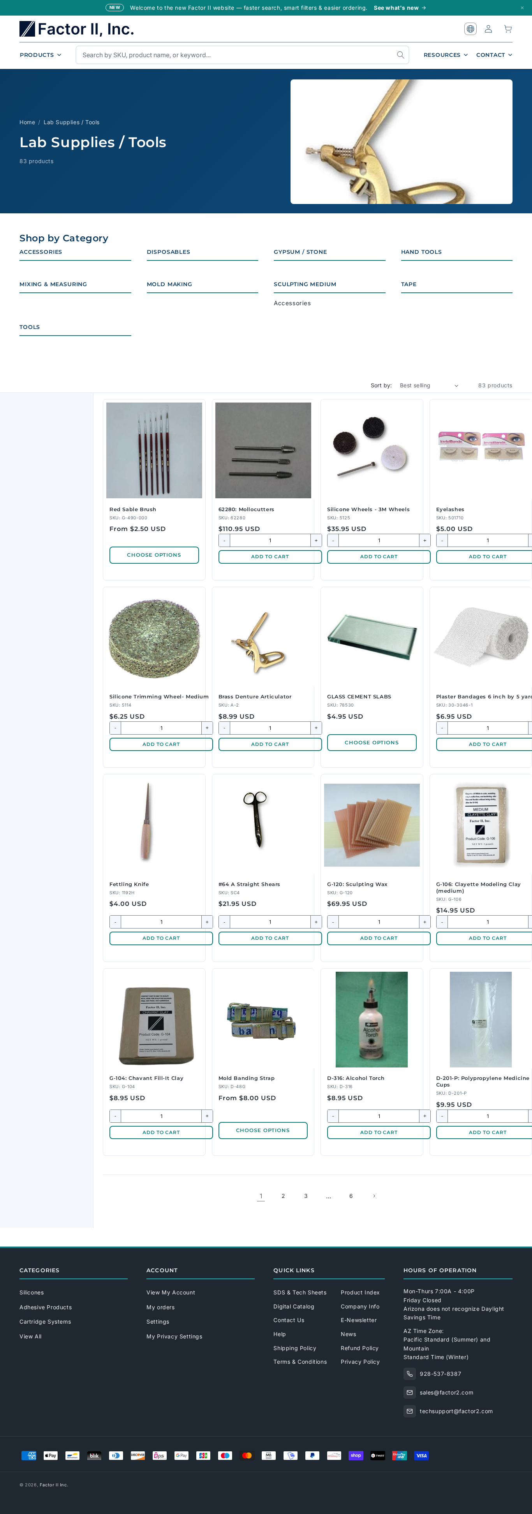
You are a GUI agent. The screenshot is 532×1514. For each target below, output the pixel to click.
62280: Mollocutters (246, 509)
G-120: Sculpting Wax (357, 884)
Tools (29, 327)
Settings (157, 1321)
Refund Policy (360, 1348)
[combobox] (242, 55)
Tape (409, 284)
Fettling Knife (129, 884)
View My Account (170, 1292)
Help (279, 1334)
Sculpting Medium (305, 284)
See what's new (396, 7)
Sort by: (381, 385)
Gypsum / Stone (300, 251)
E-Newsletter (359, 1320)
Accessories (40, 251)
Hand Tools (421, 251)
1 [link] (261, 1196)
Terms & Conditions (300, 1361)
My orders (160, 1307)
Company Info (360, 1306)
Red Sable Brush (133, 509)
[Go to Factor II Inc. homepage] (81, 29)
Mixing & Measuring (53, 284)
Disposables (168, 251)
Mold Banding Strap (246, 1078)
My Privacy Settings (174, 1336)
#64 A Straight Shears (249, 884)
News (348, 1334)
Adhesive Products (45, 1307)
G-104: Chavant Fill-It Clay (146, 1078)
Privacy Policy (360, 1361)
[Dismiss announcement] (522, 8)
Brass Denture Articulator (255, 696)
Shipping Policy (294, 1348)
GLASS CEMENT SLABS (359, 696)
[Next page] (373, 1196)
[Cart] (508, 28)
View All (30, 1336)
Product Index (360, 1292)
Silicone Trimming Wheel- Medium (159, 696)
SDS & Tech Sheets (299, 1292)
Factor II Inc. (54, 1485)
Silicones (31, 1292)
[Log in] (488, 28)
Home (27, 122)
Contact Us (288, 1320)
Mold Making (169, 284)
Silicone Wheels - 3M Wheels (368, 509)
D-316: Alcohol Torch (356, 1078)
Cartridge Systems (45, 1321)
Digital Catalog (293, 1306)
